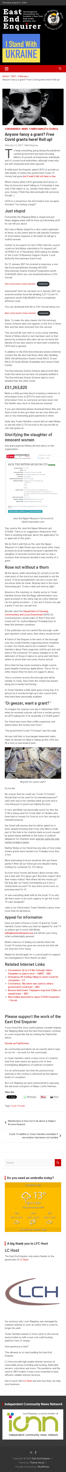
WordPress (43, 1466)
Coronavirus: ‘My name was (22, 983)
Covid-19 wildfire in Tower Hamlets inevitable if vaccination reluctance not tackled (33, 1136)
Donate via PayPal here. (17, 1043)
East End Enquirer (41, 1458)
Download (43, 284)
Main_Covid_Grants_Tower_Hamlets (20, 313)
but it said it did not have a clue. (39, 176)
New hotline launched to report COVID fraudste (33, 997)
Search (58, 1162)
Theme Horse (37, 1462)
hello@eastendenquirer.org (19, 933)
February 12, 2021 (14, 145)
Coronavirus (13, 129)
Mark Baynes (31, 145)
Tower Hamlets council (43, 129)
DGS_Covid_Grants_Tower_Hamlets (20, 284)
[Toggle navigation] (6, 68)
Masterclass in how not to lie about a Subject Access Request (32, 1123)
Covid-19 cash (18, 1106)
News (25, 129)
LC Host (28, 1380)
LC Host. (24, 1259)
